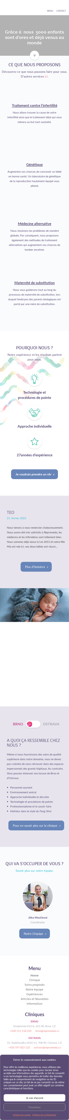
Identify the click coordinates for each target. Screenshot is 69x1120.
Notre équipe (34, 989)
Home (34, 975)
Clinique (34, 980)
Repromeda (15, 7)
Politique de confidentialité (44, 1114)
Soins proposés (35, 984)
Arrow (34, 53)
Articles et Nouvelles (34, 999)
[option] (34, 902)
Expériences (34, 994)
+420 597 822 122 (19, 1047)
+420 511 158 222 (20, 1031)
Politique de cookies (22, 1114)
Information (34, 1003)
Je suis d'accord (34, 1098)
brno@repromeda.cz (47, 1031)
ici (46, 76)
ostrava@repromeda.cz (47, 1047)
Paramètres (34, 1107)
